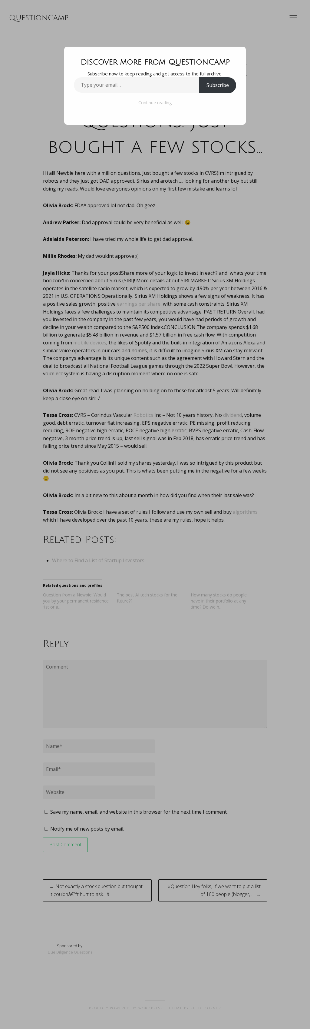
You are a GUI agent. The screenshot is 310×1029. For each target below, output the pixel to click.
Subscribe (217, 85)
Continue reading (155, 102)
